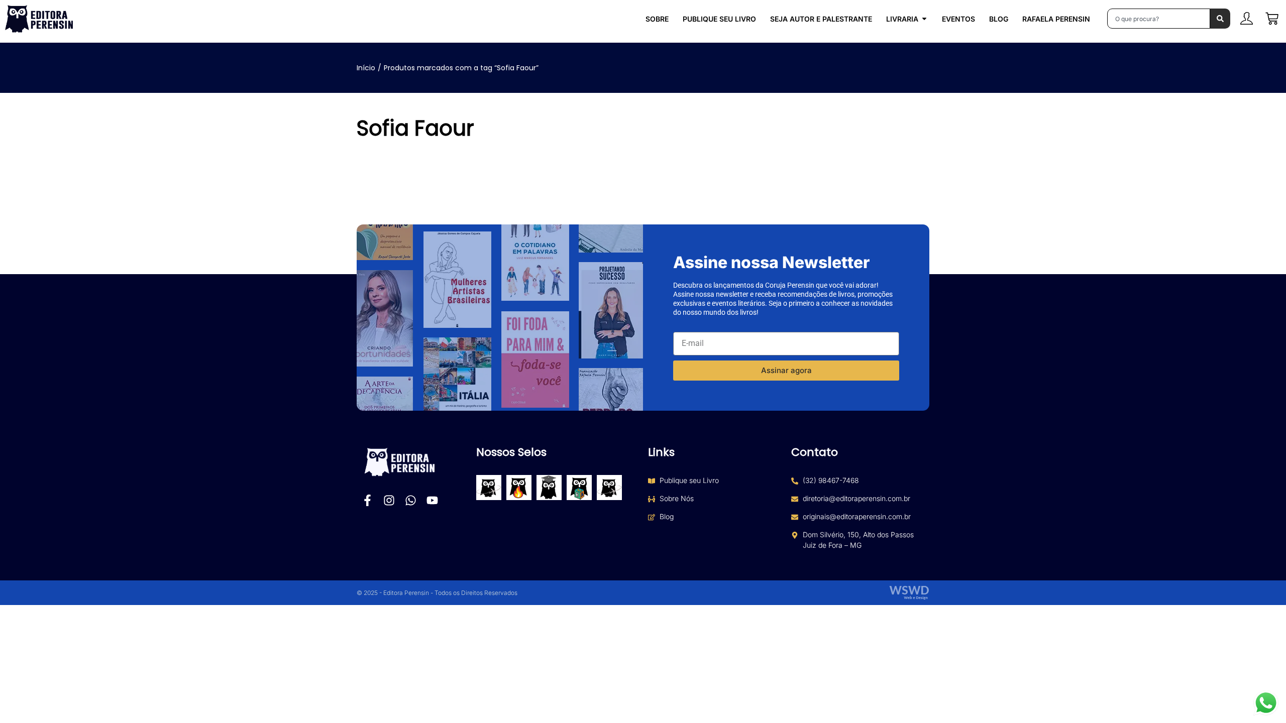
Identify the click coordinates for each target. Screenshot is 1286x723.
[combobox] (1158, 19)
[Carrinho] (1272, 19)
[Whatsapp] (410, 500)
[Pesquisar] (1220, 19)
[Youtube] (432, 500)
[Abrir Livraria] (924, 19)
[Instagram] (389, 500)
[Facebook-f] (367, 500)
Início (366, 68)
